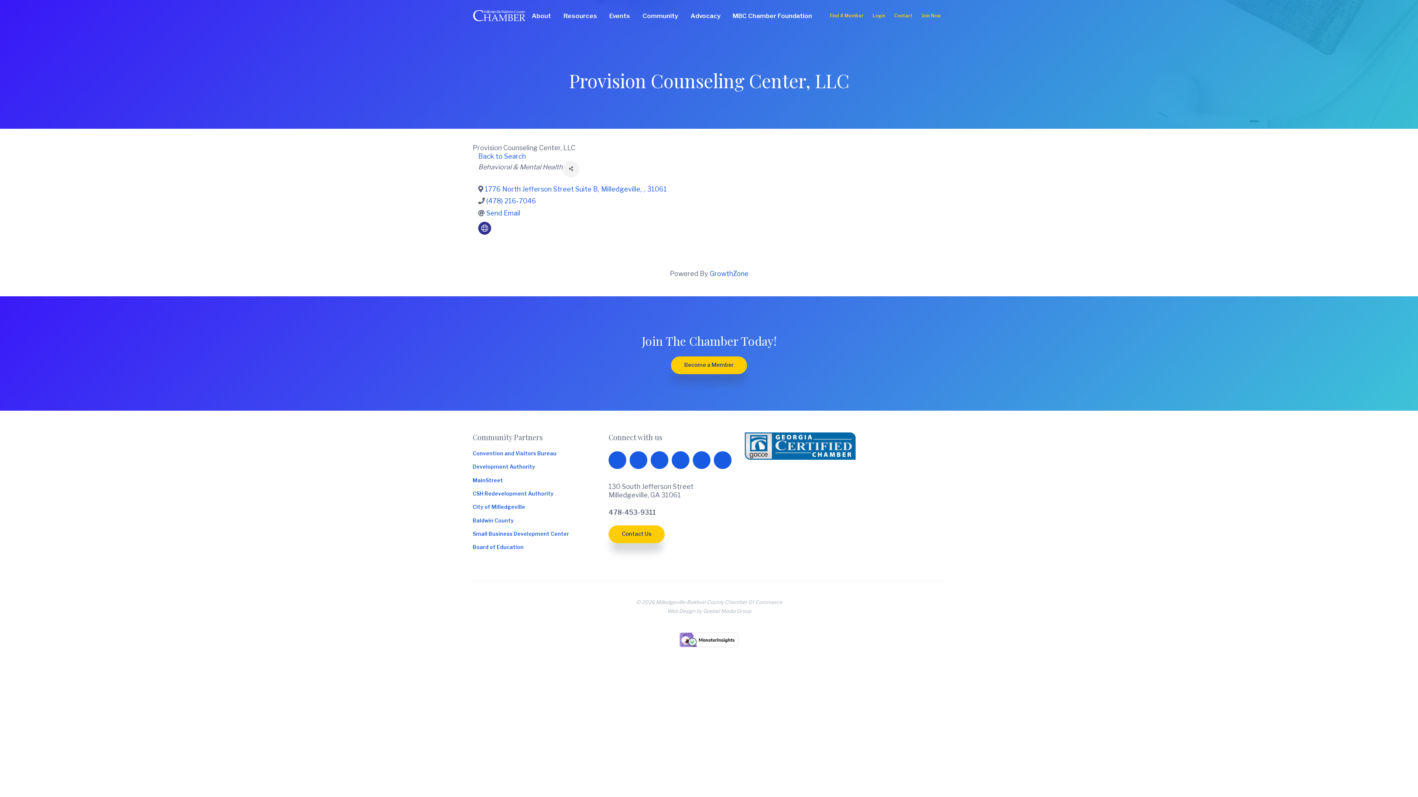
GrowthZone (729, 273)
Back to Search (502, 156)
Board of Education (498, 547)
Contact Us (636, 534)
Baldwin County (493, 521)
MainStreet (488, 480)
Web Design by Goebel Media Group (709, 611)
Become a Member (709, 365)
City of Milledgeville (499, 507)
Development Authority (504, 467)
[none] (484, 228)
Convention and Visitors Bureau (514, 453)
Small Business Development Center (521, 534)
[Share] (571, 169)
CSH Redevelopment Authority (513, 494)
